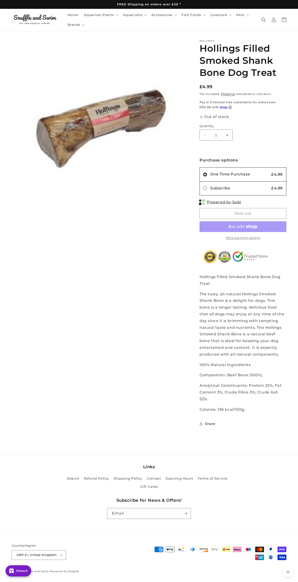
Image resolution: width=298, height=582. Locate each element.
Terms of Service (213, 478)
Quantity (207, 126)
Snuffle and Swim (36, 571)
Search (73, 478)
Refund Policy (96, 478)
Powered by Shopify (64, 571)
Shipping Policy (128, 478)
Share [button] (210, 424)
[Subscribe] (185, 513)
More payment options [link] (243, 237)
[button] (100, 15)
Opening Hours (179, 478)
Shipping (228, 94)
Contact (154, 478)
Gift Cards (149, 486)
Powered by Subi (224, 202)
